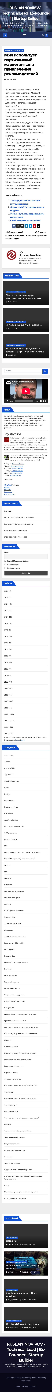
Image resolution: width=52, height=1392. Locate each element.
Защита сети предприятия (14, 995)
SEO (6, 872)
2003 (6, 727)
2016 (6, 649)
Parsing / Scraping (11, 839)
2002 (6, 733)
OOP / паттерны (10, 833)
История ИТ (9, 1008)
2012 (6, 669)
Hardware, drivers (11, 807)
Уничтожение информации (14, 1137)
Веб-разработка (10, 975)
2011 (6, 675)
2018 (6, 636)
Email (6, 553)
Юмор (6, 1185)
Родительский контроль (13, 1066)
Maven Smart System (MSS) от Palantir (19, 518)
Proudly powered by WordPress (18, 1378)
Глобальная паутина (12, 988)
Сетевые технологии (12, 1079)
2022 (6, 610)
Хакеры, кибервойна (12, 1163)
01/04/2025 (13, 1327)
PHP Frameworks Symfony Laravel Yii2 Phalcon (22, 852)
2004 (6, 721)
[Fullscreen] (44, 401)
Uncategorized (9, 917)
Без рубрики (9, 949)
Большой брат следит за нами (16, 962)
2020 (6, 623)
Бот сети (7, 969)
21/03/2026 (13, 1272)
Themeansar (25, 1381)
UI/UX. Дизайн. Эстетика (14, 911)
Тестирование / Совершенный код (17, 1131)
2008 (6, 695)
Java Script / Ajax (11, 820)
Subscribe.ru (19, 740)
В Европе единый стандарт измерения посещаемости (14, 235)
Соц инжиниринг (11, 1105)
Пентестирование (11, 1047)
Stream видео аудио (12, 898)
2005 (6, 714)
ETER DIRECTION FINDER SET (15, 537)
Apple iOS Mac (9, 768)
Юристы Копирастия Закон (15, 1198)
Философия (8, 1157)
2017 (6, 643)
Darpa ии (7, 511)
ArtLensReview (17, 468)
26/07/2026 (13, 1244)
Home (18, 1387)
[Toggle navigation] (24, 35)
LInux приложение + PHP (14, 826)
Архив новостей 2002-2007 (14, 50)
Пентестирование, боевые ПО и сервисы (20, 1053)
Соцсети (7, 1124)
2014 (6, 662)
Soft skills (8, 885)
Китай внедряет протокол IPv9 (25, 220)
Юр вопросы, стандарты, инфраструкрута (20, 1192)
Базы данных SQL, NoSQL (14, 943)
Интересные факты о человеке (24, 324)
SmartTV (7, 878)
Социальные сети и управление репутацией (21, 1118)
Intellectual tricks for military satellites (18, 524)
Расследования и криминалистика (18, 1060)
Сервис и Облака (11, 1073)
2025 (6, 597)
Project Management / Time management (19, 859)
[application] (26, 391)
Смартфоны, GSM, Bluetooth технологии (20, 1098)
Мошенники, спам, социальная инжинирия (21, 1027)
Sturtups (7, 904)
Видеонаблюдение (11, 982)
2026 (6, 591)
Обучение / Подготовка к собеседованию (20, 1034)
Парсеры (7, 1040)
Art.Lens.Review (18, 464)
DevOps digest (13, 565)
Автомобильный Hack (13, 924)
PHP (5, 846)
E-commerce (9, 800)
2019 (6, 630)
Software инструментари (14, 891)
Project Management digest (18, 561)
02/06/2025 (13, 1300)
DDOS (6, 788)
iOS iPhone (8, 813)
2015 (6, 656)
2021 (6, 617)
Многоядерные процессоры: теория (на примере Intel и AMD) (25, 350)
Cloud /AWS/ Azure (11, 781)
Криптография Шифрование (15, 1021)
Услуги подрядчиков (12, 1144)
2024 (6, 604)
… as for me (8, 755)
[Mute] (40, 401)
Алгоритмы (8, 930)
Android (7, 762)
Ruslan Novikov (30, 255)
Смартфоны (9, 1092)
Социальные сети (11, 1111)
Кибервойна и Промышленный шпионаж (20, 1014)
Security (7, 865)
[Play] (7, 401)
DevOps (7, 794)
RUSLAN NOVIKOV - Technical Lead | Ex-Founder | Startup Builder (26, 13)
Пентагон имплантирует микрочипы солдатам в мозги (23, 297)
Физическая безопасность (14, 1150)
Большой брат (9, 956)
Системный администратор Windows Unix (20, 1085)
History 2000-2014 (29, 1387)
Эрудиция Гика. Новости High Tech (18, 1170)
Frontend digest (13, 568)
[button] (43, 35)
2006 (6, 708)
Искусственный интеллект (14, 1001)
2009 (6, 688)
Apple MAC (8, 775)
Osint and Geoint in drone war (15, 531)
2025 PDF (9, 494)
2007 (6, 701)
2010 (6, 682)
